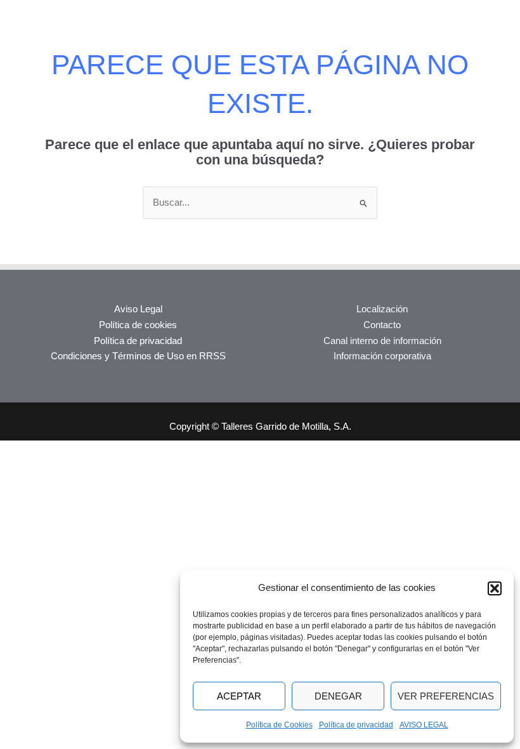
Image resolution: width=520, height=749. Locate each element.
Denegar (338, 696)
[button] (494, 588)
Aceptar (239, 696)
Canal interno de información (382, 341)
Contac (378, 325)
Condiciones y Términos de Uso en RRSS (138, 356)
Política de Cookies (279, 724)
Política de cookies (138, 325)
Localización (382, 309)
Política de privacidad (356, 724)
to (397, 325)
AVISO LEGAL (424, 724)
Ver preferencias (446, 696)
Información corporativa (382, 356)
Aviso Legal (138, 309)
